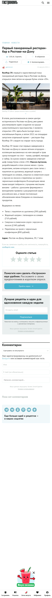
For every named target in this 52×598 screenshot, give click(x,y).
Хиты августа (26, 595)
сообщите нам (8, 247)
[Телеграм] (6, 410)
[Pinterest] (23, 410)
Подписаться (26, 317)
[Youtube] (29, 410)
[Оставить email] (26, 310)
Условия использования (26, 331)
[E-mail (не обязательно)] (26, 372)
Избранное (37, 595)
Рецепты (15, 595)
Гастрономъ (5, 595)
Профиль (47, 595)
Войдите (6, 358)
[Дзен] (34, 410)
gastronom (9, 67)
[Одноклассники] (18, 410)
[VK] (12, 410)
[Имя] (26, 364)
